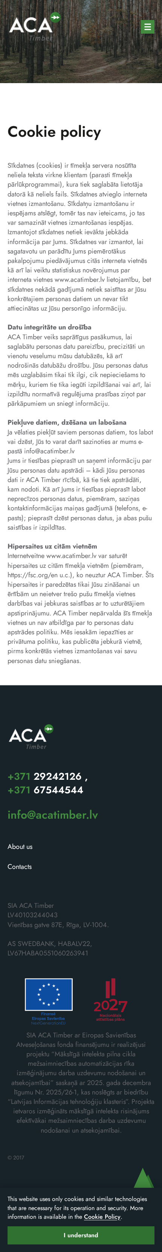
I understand (81, 1235)
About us (20, 847)
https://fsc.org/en (33, 575)
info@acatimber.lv (49, 451)
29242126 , (48, 776)
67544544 (45, 790)
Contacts (20, 867)
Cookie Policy (102, 1216)
